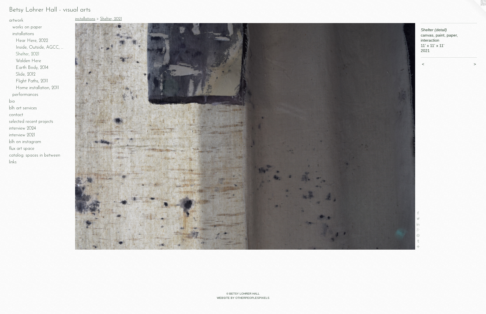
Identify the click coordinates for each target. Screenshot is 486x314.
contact (16, 115)
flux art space (21, 148)
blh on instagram (25, 142)
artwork (16, 20)
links (13, 162)
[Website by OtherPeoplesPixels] (475, 11)
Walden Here (28, 61)
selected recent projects (31, 121)
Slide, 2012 (25, 74)
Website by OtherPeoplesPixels (243, 297)
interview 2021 (22, 135)
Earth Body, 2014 (32, 67)
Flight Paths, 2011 (32, 81)
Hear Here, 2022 (32, 41)
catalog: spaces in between (34, 155)
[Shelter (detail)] (245, 136)
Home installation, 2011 (37, 88)
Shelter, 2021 (27, 54)
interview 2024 (22, 128)
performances (25, 94)
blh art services (23, 108)
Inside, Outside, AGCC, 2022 (40, 47)
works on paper (27, 27)
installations (23, 34)
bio (12, 101)
